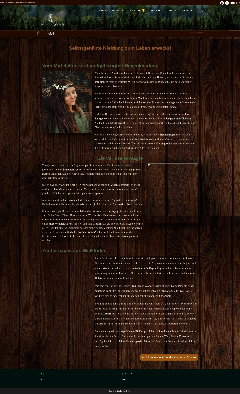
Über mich (199, 33)
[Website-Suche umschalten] (201, 10)
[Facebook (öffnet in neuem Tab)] (222, 3)
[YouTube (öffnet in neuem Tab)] (232, 3)
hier (40, 379)
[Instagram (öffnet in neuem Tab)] (227, 3)
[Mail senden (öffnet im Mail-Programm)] (237, 3)
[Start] (191, 33)
